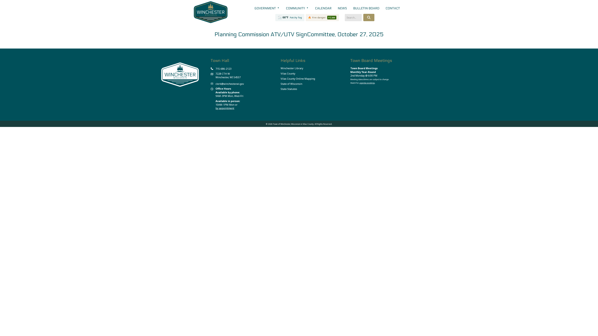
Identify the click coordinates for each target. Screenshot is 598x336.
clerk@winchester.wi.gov (230, 84)
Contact (393, 8)
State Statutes (289, 89)
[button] (368, 17)
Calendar (323, 8)
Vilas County (288, 73)
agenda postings (367, 83)
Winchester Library (292, 68)
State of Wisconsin (291, 84)
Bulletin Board (366, 8)
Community (296, 8)
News (342, 8)
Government (265, 8)
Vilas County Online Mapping (298, 78)
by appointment (225, 108)
